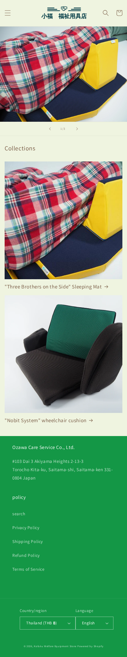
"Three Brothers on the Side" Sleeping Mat (53, 286)
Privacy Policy (25, 527)
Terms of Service (28, 569)
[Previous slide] (50, 129)
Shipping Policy (27, 541)
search (19, 513)
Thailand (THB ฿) (41, 623)
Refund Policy (26, 555)
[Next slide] (77, 129)
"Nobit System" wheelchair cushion (46, 420)
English (88, 623)
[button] (7, 13)
